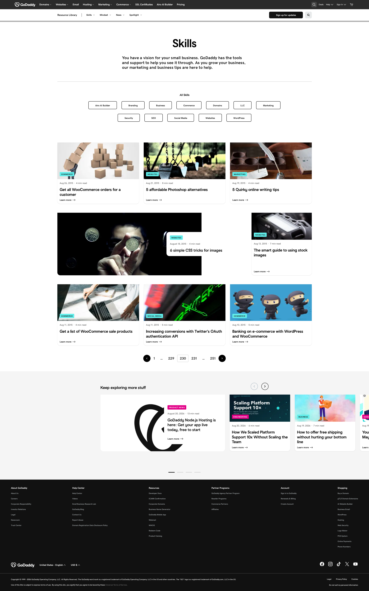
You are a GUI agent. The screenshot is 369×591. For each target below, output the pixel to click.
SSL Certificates (144, 4)
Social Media (180, 118)
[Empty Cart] (352, 5)
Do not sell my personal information (343, 585)
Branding (133, 105)
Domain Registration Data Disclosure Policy (90, 525)
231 (194, 358)
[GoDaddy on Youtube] (355, 565)
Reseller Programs (218, 499)
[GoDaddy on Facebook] (322, 565)
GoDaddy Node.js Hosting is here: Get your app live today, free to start (191, 425)
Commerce (189, 105)
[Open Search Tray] (314, 4)
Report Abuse (77, 520)
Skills (89, 15)
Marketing (268, 105)
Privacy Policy (341, 579)
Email (76, 4)
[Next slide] (265, 386)
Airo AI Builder (165, 4)
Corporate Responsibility (21, 504)
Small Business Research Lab (84, 504)
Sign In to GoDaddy (288, 493)
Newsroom (15, 520)
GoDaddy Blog (78, 509)
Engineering (240, 417)
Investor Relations (18, 509)
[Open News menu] (124, 15)
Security (129, 118)
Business (160, 105)
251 (212, 358)
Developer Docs (155, 493)
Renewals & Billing (288, 499)
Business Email (344, 509)
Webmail (152, 520)
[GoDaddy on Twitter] (347, 565)
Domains (217, 105)
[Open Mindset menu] (110, 15)
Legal (13, 515)
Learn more (173, 438)
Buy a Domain (343, 493)
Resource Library (67, 15)
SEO (153, 118)
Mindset (104, 15)
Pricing (181, 4)
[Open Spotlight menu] (141, 15)
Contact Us (76, 515)
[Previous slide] (254, 386)
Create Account (287, 504)
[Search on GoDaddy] (308, 15)
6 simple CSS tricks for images (196, 250)
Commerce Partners (219, 504)
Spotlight (134, 15)
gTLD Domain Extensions (348, 499)
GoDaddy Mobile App (157, 515)
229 (171, 358)
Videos (75, 499)
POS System (343, 536)
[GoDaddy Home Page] (23, 565)
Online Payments (344, 541)
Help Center (77, 493)
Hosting (341, 520)
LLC (242, 105)
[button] (171, 472)
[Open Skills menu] (94, 15)
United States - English (51, 565)
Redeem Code (154, 531)
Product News (177, 407)
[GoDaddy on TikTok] (338, 565)
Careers (14, 499)
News (118, 15)
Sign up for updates (286, 15)
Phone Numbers (344, 547)
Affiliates (215, 509)
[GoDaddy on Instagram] (330, 565)
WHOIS (152, 525)
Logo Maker (342, 531)
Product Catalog (155, 536)
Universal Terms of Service (116, 585)
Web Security (343, 525)
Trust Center (16, 525)
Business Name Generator (159, 509)
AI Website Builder (345, 504)
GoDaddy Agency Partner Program (225, 493)
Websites (210, 118)
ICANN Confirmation (157, 499)
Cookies (354, 579)
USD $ (74, 565)
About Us (14, 493)
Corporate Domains (157, 504)
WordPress (238, 118)
